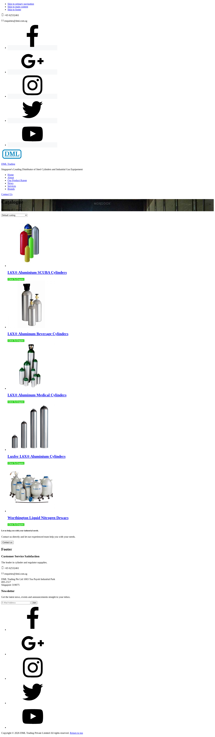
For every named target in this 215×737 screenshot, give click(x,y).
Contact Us (6, 194)
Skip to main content (18, 6)
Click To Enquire (15, 279)
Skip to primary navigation (21, 4)
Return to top (76, 733)
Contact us (7, 542)
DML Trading (8, 164)
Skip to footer (14, 9)
